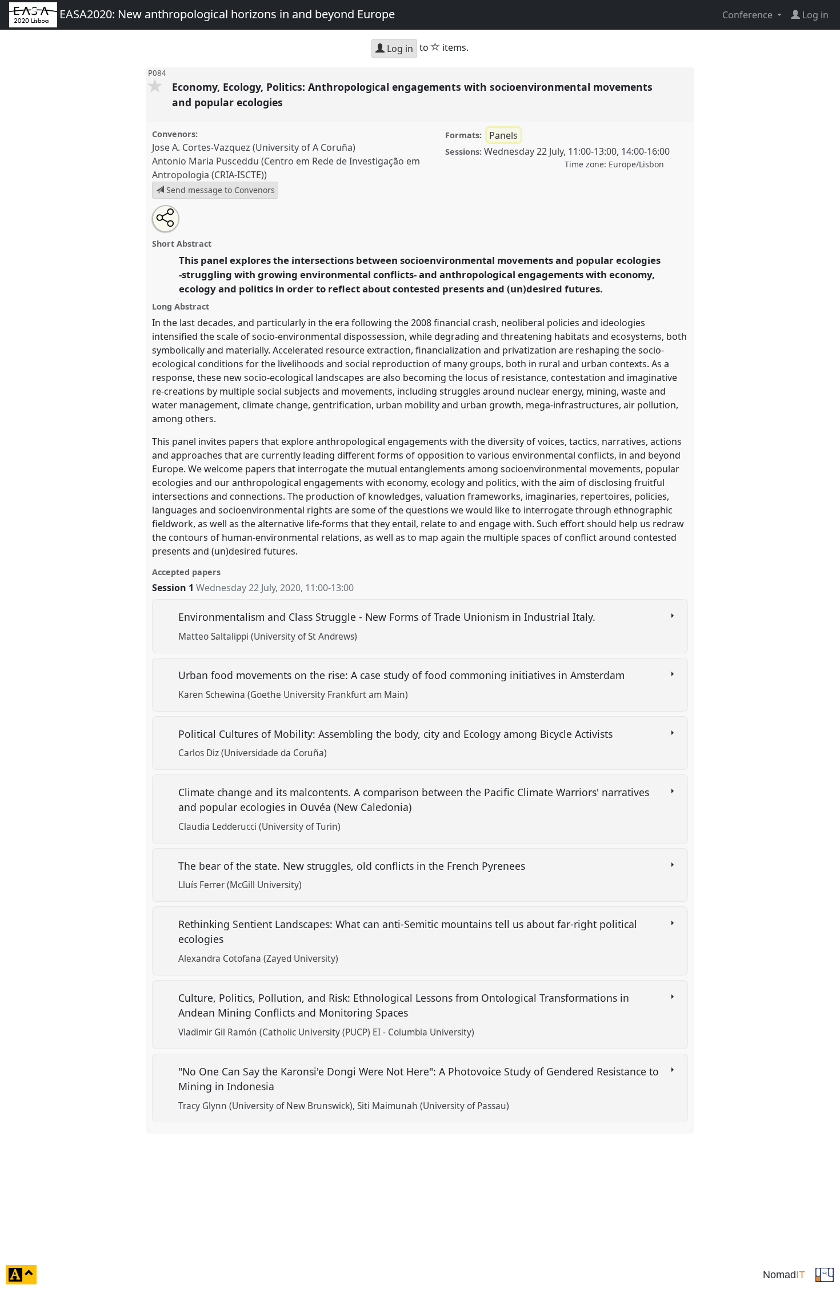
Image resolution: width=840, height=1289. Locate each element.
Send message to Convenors (219, 189)
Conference (748, 15)
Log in (399, 48)
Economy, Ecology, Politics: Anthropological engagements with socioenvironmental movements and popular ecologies (412, 94)
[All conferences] (824, 1273)
